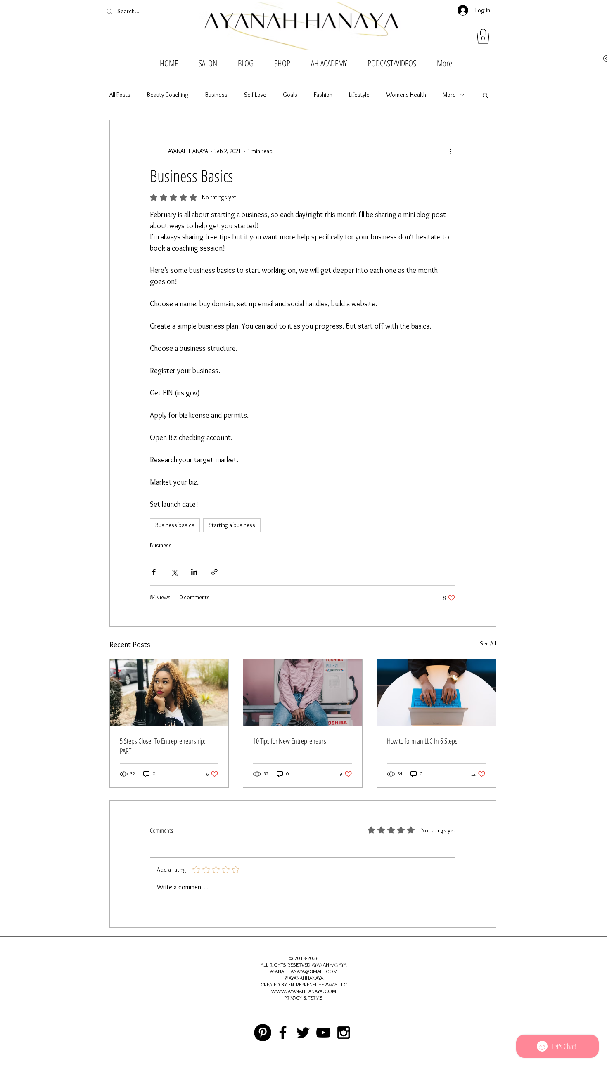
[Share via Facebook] (154, 572)
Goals (290, 94)
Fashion (323, 94)
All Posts (119, 94)
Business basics (174, 525)
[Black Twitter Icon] (303, 1032)
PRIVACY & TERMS (303, 997)
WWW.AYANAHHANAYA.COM (303, 991)
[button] (483, 36)
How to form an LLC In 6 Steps (422, 741)
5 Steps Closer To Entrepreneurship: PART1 (163, 746)
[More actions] (450, 151)
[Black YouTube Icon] (323, 1032)
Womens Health (406, 94)
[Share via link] (214, 572)
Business (216, 94)
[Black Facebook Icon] (283, 1032)
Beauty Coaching (168, 94)
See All (488, 643)
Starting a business (232, 525)
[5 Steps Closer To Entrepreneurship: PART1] (169, 692)
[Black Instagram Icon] (343, 1032)
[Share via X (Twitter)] (174, 572)
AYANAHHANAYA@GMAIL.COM (303, 971)
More (449, 94)
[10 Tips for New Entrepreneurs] (302, 692)
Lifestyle (359, 94)
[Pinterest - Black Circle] (262, 1032)
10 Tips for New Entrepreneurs (289, 741)
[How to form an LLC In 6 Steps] (436, 692)
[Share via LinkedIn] (194, 572)
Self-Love (255, 94)
